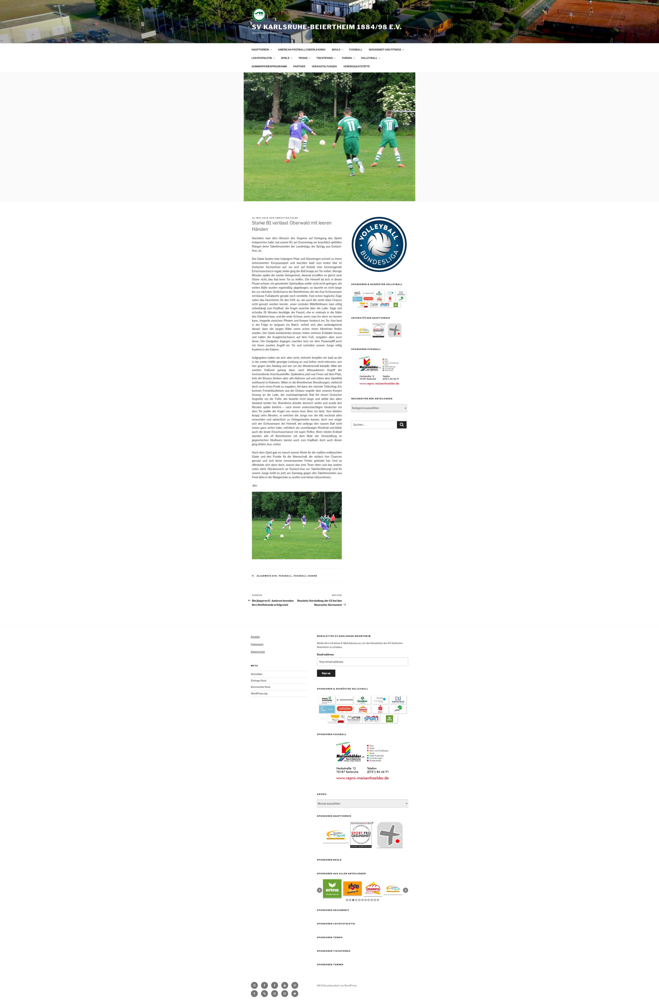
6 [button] (362, 900)
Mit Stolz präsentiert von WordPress (337, 985)
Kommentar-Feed (260, 686)
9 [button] (372, 900)
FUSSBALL (355, 49)
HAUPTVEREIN (260, 49)
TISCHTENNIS (324, 57)
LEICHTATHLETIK (262, 57)
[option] (364, 330)
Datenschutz (258, 651)
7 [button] (366, 900)
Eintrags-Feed (258, 680)
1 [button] (347, 900)
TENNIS (303, 57)
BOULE (336, 49)
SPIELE (285, 57)
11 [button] (378, 900)
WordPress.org (259, 693)
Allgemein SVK (267, 576)
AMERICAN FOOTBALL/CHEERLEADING (301, 49)
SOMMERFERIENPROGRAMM (269, 66)
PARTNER (299, 66)
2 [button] (350, 900)
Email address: (325, 654)
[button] (319, 890)
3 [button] (353, 900)
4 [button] (356, 900)
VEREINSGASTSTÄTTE (356, 66)
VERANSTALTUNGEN (324, 66)
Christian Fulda (286, 218)
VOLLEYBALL (369, 57)
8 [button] (369, 900)
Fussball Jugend (305, 576)
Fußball (285, 576)
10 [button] (375, 900)
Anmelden (256, 674)
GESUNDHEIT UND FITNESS (385, 49)
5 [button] (359, 900)
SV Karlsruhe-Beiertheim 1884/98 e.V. (327, 27)
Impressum (257, 644)
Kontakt (255, 636)
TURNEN (347, 57)
